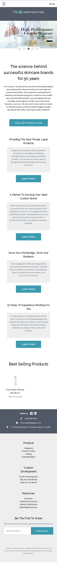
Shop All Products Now (28, 122)
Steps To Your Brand (28, 482)
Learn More (28, 178)
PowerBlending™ (28, 457)
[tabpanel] (28, 34)
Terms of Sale (46, 551)
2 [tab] (24, 49)
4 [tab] (33, 49)
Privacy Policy (43, 548)
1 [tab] (20, 49)
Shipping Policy (28, 553)
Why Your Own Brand (28, 479)
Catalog (28, 454)
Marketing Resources (28, 507)
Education (28, 498)
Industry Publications (28, 504)
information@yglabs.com (30, 423)
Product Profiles (28, 451)
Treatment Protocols (28, 501)
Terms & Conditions (22, 551)
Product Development (28, 476)
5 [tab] (37, 49)
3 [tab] (29, 49)
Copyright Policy (35, 551)
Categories (28, 448)
